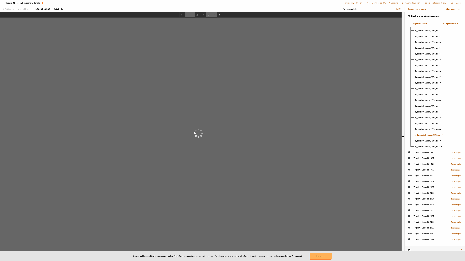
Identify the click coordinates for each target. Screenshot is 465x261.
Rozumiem (320, 256)
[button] (435, 16)
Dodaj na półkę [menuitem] (397, 3)
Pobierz (359, 3)
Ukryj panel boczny (453, 9)
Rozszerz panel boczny (417, 9)
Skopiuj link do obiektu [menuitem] (376, 3)
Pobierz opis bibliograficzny (435, 3)
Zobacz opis (456, 152)
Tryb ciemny (349, 3)
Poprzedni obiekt (420, 24)
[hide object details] (403, 136)
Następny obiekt (449, 24)
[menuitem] (428, 30)
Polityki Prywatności (293, 256)
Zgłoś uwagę (456, 3)
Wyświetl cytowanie (413, 3)
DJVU (398, 9)
